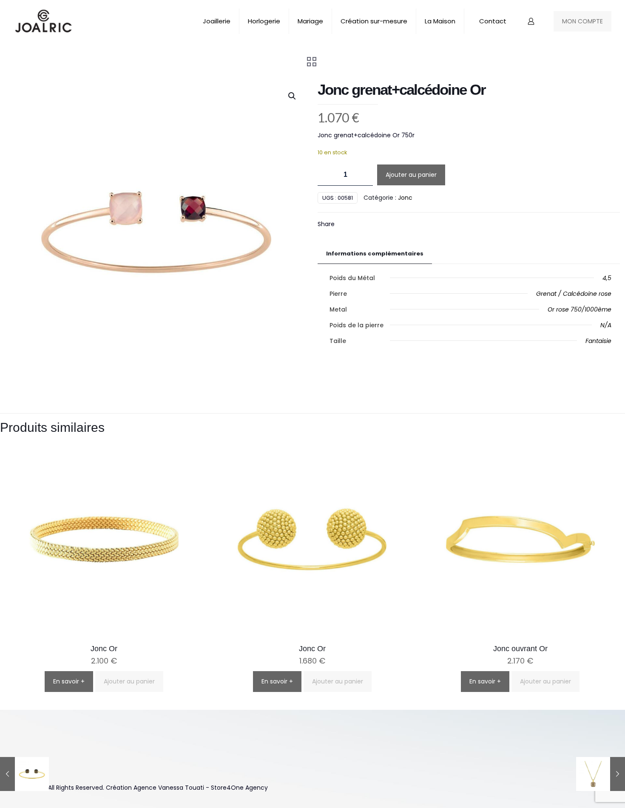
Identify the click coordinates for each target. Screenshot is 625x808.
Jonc (405, 197)
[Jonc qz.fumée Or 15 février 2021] (24, 774)
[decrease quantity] (327, 175)
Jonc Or (104, 648)
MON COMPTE (582, 21)
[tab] (375, 254)
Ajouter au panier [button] (129, 681)
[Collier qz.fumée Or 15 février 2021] (600, 774)
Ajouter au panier (411, 174)
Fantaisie (598, 341)
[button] (292, 96)
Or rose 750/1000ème (579, 309)
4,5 (606, 278)
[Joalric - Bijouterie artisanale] (44, 21)
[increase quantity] (363, 175)
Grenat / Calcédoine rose (573, 293)
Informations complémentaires (374, 253)
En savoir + (69, 681)
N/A (605, 325)
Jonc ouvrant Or (520, 648)
